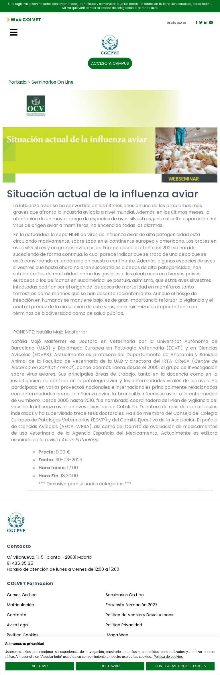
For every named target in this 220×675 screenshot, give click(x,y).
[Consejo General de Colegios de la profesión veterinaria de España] (110, 42)
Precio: (46, 452)
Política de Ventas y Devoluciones (139, 615)
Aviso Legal (18, 625)
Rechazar (110, 666)
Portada (17, 82)
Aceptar (40, 666)
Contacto (16, 615)
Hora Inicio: (52, 468)
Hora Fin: (49, 476)
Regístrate (176, 23)
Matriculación (20, 605)
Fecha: (46, 460)
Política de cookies (168, 657)
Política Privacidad (124, 625)
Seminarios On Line (53, 82)
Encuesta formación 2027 (132, 605)
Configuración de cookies (180, 666)
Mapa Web (117, 635)
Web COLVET (25, 19)
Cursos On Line (22, 595)
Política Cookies (22, 635)
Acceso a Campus (110, 63)
